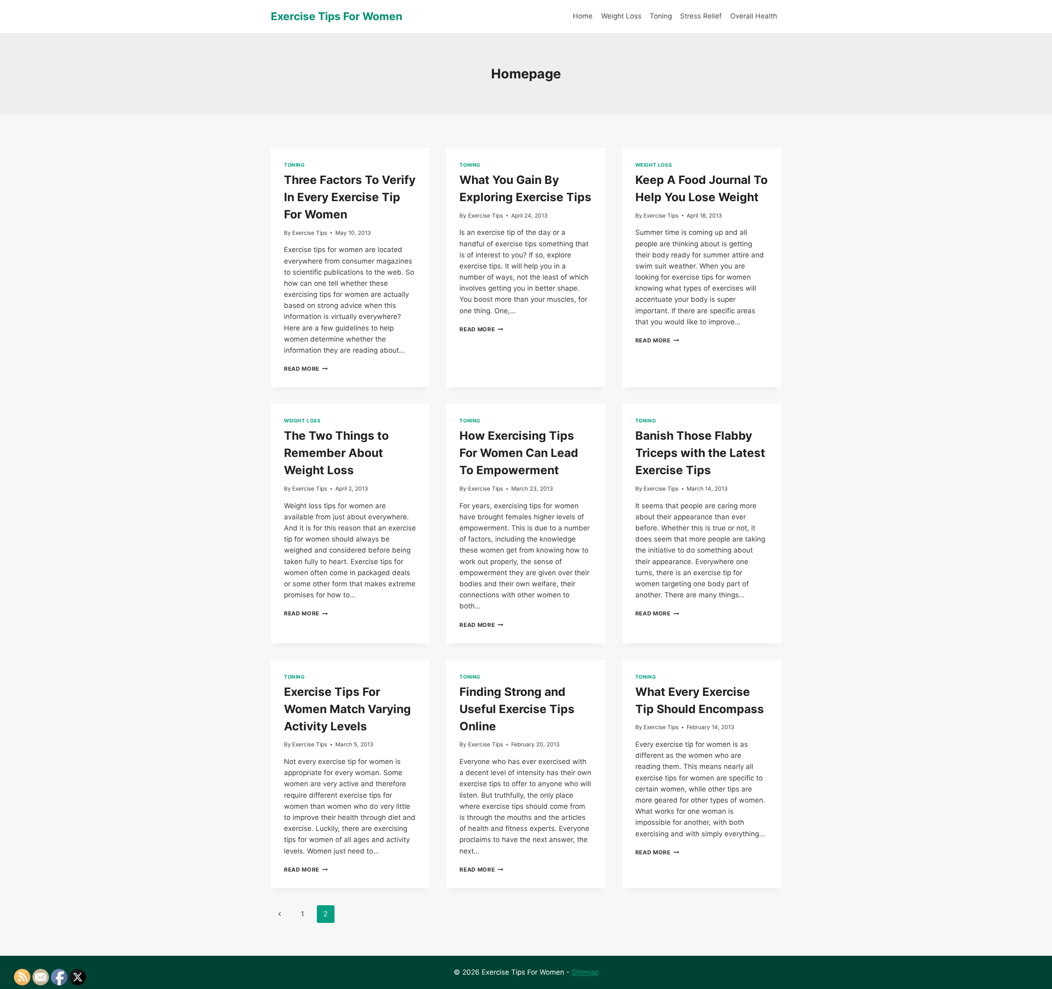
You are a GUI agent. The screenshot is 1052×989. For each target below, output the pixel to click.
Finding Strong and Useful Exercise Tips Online (516, 709)
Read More (306, 368)
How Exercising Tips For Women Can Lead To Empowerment (518, 453)
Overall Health (753, 16)
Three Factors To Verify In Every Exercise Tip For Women (349, 197)
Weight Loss (621, 16)
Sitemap (585, 972)
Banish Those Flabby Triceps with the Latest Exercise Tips (700, 453)
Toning (661, 16)
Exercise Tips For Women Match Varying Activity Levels (347, 709)
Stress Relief (701, 16)
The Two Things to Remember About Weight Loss (336, 453)
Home (583, 16)
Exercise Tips (309, 232)
